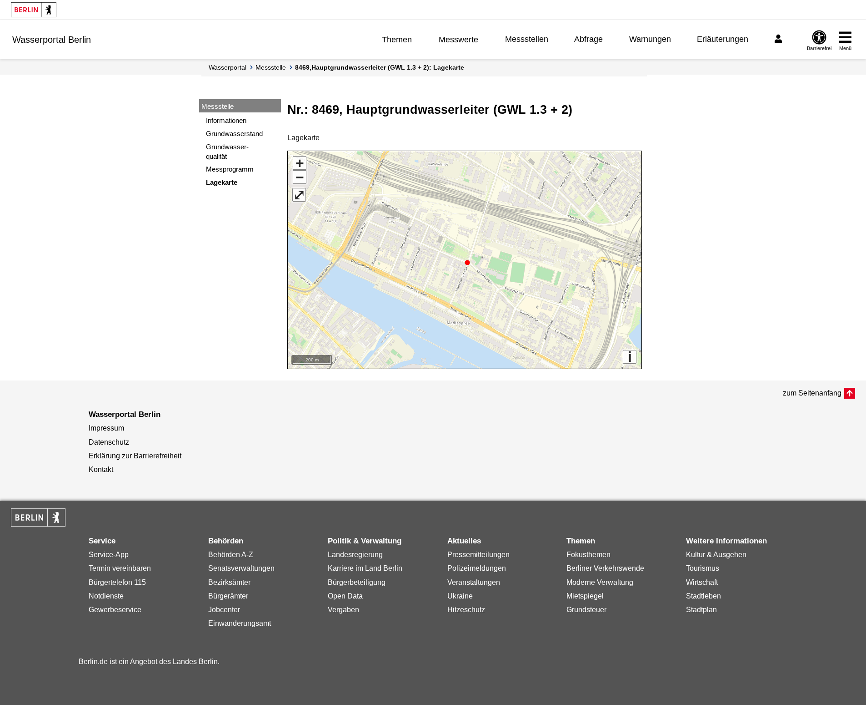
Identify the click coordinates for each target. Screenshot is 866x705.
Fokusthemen (588, 554)
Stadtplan (701, 610)
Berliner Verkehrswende (605, 568)
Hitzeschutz (466, 610)
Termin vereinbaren (120, 568)
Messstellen (526, 39)
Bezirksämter (229, 582)
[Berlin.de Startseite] (33, 9)
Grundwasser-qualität (227, 151)
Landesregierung (355, 554)
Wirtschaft (702, 582)
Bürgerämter (228, 596)
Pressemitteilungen (478, 554)
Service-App (109, 554)
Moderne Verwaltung (599, 582)
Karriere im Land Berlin (365, 568)
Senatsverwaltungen (241, 568)
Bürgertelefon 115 (117, 582)
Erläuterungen (722, 39)
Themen (397, 39)
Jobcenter (224, 610)
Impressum (106, 428)
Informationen (226, 120)
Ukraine (460, 596)
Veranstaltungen (473, 582)
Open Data (345, 596)
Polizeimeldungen (476, 568)
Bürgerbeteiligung (356, 582)
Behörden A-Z (230, 554)
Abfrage (588, 39)
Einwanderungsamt (239, 623)
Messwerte (458, 39)
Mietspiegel (585, 596)
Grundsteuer (586, 610)
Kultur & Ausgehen (716, 554)
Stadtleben (703, 596)
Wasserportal (227, 67)
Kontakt (101, 469)
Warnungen (650, 39)
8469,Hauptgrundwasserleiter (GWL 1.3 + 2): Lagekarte (379, 67)
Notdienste (106, 596)
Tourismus (702, 568)
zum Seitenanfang (812, 393)
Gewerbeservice (115, 610)
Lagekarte (221, 182)
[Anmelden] (780, 39)
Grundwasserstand (234, 133)
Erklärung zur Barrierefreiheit (135, 456)
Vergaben (343, 610)
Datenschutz (109, 442)
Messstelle (270, 67)
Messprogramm (230, 169)
